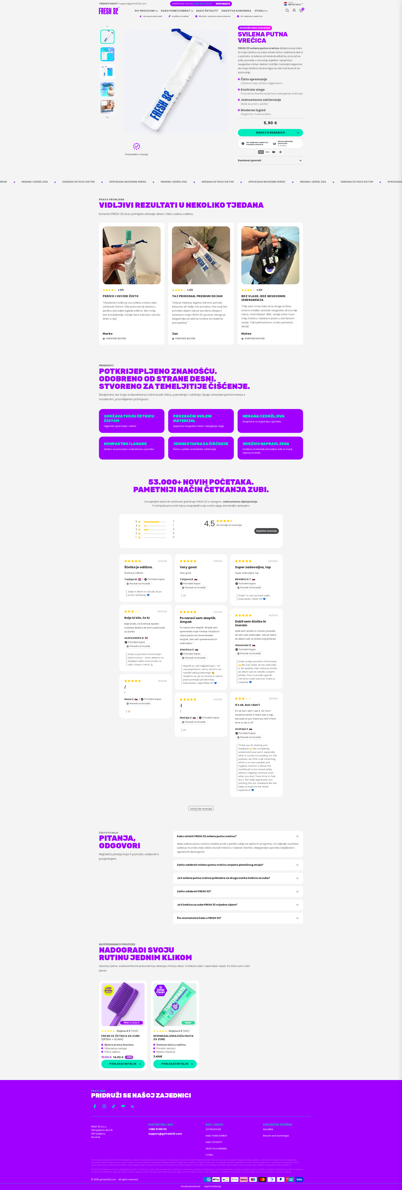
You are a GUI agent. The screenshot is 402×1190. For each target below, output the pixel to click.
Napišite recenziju (266, 530)
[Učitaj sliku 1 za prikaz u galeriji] (107, 36)
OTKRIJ (260, 11)
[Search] (287, 10)
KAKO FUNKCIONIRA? (175, 11)
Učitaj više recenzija (201, 808)
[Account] (294, 11)
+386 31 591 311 (157, 1129)
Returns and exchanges (276, 1135)
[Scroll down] (107, 117)
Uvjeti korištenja (212, 1186)
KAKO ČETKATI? (207, 11)
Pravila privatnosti (190, 1186)
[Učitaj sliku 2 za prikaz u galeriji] (107, 54)
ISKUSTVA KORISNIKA (236, 11)
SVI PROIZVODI (145, 11)
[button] (303, 9)
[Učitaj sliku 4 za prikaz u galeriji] (107, 89)
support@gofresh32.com (133, 3)
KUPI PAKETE (223, 3)
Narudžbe (268, 1129)
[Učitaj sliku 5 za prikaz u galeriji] (107, 107)
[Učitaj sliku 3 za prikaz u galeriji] (107, 71)
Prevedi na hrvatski (140, 583)
